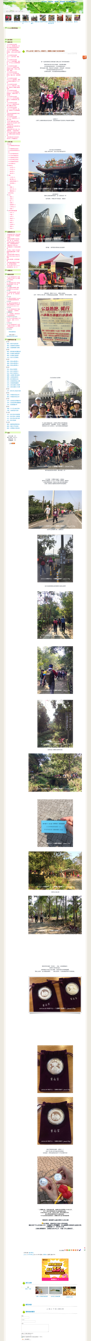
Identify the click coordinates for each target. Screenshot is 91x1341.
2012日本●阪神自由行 (13, 153)
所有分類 (9, 144)
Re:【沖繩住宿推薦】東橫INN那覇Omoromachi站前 (13, 288)
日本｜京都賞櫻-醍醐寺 (13, 383)
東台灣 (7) (12, 173)
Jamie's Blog (12, 1)
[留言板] (56, 1)
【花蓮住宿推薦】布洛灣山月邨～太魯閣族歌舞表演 (13, 242)
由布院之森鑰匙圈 (55, 1296)
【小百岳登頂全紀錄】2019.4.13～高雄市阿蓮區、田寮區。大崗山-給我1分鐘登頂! (13, 51)
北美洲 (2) (12, 224)
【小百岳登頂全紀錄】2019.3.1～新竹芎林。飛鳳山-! (13, 56)
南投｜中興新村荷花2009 (13, 396)
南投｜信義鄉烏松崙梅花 (13, 345)
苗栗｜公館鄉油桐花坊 (12, 377)
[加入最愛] (68, 1)
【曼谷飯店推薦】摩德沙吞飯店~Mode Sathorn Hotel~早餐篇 (13, 256)
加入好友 (15, 336)
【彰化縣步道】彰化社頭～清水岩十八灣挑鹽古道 (13, 137)
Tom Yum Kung (69, 22)
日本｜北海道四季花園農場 (14, 402)
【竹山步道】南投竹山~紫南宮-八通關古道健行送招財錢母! (13, 134)
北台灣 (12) (12, 167)
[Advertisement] (46, 24)
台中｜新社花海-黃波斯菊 (13, 414)
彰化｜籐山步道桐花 (12, 369)
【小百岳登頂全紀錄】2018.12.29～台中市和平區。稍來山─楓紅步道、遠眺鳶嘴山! (13, 74)
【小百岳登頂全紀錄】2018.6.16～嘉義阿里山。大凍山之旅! (13, 118)
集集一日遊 (28, 1289)
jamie (25, 1254)
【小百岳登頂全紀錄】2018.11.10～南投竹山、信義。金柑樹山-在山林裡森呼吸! (13, 109)
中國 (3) (12, 214)
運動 (9, 175)
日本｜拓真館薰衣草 (12, 404)
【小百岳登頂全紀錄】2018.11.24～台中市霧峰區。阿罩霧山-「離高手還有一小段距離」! (13, 93)
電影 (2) (12, 197)
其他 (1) (12, 228)
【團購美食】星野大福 (12, 245)
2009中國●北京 (11, 163)
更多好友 (9, 336)
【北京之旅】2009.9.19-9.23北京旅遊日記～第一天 (13, 266)
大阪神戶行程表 (44, 22)
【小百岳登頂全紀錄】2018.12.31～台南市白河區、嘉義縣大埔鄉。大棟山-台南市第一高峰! (13, 68)
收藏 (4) (12, 202)
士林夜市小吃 (69, 1297)
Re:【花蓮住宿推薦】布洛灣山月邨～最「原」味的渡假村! (13, 293)
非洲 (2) (12, 220)
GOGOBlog (30, 1254)
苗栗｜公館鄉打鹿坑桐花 (13, 375)
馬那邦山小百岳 (9, 22)
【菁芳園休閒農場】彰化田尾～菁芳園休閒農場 (13, 263)
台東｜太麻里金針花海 (12, 410)
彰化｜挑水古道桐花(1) (12, 371)
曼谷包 (75, 22)
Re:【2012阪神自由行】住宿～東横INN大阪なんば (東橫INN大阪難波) (13, 278)
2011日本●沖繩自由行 (13, 155)
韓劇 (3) (12, 208)
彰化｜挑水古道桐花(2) (12, 373)
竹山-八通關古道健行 (35, 22)
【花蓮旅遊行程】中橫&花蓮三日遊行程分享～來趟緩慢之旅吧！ (13, 236)
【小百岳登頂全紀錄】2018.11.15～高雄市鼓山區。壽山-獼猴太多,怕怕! (13, 104)
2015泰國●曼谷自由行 (13, 148)
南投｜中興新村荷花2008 (13, 395)
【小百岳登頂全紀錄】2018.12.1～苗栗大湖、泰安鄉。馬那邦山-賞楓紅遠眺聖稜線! (13, 86)
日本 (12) (12, 212)
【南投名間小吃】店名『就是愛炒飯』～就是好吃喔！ (13, 129)
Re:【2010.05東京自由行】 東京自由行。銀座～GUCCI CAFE (13, 320)
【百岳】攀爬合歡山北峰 (12, 121)
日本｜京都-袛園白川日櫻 (13, 387)
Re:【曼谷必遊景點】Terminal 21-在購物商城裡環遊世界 (13, 299)
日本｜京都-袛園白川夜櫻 (13, 385)
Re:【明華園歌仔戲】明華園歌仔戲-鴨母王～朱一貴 (13, 283)
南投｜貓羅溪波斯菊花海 (13, 424)
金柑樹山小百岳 (18, 22)
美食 (9, 185)
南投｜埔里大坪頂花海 (12, 426)
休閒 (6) (12, 198)
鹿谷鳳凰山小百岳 (26, 22)
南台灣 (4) (12, 171)
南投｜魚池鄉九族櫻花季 (13, 353)
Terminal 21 (59, 22)
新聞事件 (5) (13, 204)
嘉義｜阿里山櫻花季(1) (12, 361)
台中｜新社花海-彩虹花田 (13, 418)
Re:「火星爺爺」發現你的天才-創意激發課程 (13, 314)
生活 (9, 195)
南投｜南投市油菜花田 (12, 343)
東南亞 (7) (12, 218)
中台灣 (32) (12, 169)
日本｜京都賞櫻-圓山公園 (13, 381)
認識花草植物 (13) (14, 181)
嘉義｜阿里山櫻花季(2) (12, 363)
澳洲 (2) (12, 226)
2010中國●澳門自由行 (13, 161)
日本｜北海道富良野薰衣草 (14, 400)
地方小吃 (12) (13, 189)
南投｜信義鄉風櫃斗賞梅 (13, 347)
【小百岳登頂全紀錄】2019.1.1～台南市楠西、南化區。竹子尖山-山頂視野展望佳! (13, 62)
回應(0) (45, 1254)
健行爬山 (31, 1252)
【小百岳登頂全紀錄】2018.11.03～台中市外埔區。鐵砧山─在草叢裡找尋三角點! (13, 99)
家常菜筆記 (11, 193)
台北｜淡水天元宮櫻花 (12, 357)
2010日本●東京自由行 (13, 159)
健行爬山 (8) (13, 179)
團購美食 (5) (13, 191)
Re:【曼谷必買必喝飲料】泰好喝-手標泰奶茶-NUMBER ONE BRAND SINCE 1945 (13, 304)
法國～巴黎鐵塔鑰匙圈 (42, 1296)
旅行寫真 (9, 39)
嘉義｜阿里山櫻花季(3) (12, 365)
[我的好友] (50, 1)
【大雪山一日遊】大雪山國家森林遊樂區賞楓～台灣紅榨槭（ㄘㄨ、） (13, 251)
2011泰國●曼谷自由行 (13, 157)
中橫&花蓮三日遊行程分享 (52, 22)
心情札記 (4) (13, 206)
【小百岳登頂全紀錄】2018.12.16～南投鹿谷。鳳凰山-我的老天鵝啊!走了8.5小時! (13, 80)
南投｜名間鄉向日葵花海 (13, 428)
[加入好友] (44, 1)
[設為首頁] (62, 1)
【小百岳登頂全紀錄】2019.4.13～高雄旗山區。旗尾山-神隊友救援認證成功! (13, 46)
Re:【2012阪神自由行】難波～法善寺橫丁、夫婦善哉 (13, 309)
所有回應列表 (12, 332)
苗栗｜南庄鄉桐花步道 (12, 379)
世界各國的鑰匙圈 (12, 210)
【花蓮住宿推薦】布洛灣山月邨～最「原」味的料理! (13, 239)
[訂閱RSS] (74, 1)
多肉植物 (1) (13, 183)
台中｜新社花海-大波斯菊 (13, 416)
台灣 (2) (12, 216)
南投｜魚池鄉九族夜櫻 (12, 355)
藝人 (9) (12, 200)
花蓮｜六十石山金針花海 (13, 408)
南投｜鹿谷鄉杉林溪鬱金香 (14, 351)
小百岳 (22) (12, 177)
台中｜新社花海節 (11, 420)
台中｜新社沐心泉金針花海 (14, 391)
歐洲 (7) (12, 222)
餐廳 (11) (12, 187)
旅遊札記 (10, 165)
